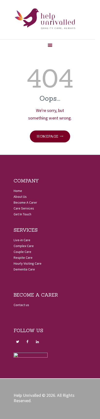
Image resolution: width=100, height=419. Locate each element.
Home (18, 191)
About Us (20, 196)
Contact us (21, 305)
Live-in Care (22, 240)
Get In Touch (22, 214)
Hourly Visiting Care (28, 263)
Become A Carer (25, 202)
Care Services (24, 208)
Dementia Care (24, 269)
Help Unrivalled (27, 395)
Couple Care (22, 251)
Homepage (47, 136)
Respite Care (23, 257)
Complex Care (24, 246)
